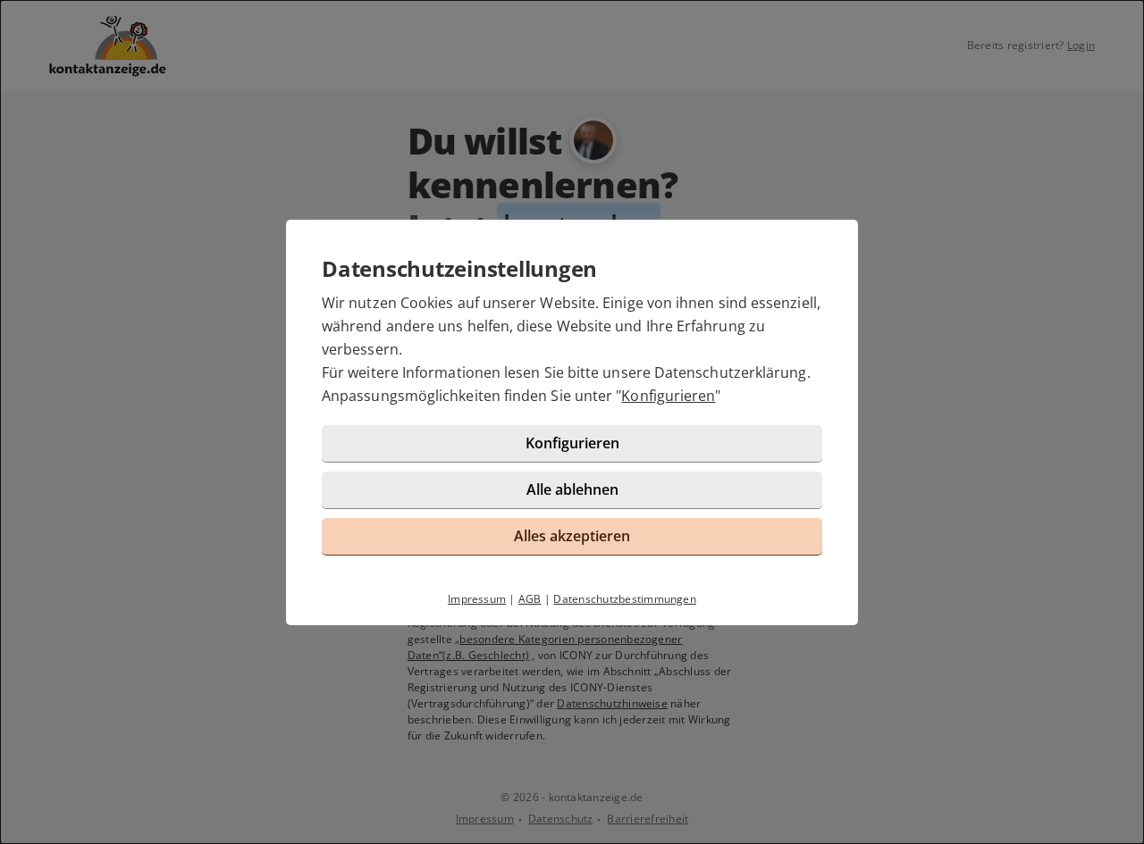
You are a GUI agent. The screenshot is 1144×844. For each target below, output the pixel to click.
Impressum (477, 598)
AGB (530, 598)
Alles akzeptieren (572, 536)
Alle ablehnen (572, 489)
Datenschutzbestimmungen (624, 598)
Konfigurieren (668, 395)
